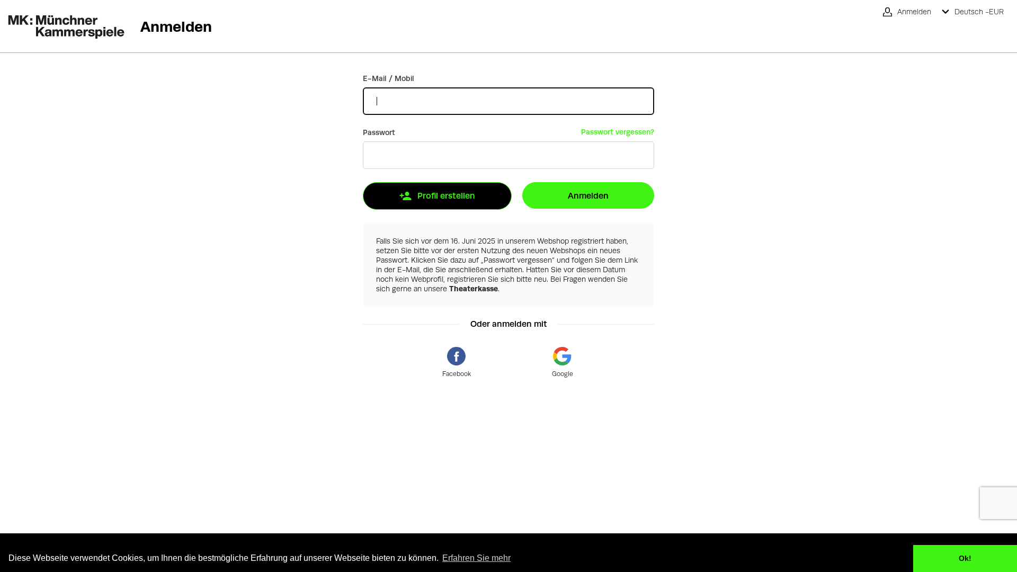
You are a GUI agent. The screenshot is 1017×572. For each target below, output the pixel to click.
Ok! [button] (965, 558)
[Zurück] (62, 19)
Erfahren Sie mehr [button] (476, 557)
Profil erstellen (446, 196)
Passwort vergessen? (617, 132)
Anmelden (588, 196)
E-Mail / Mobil (388, 78)
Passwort (379, 132)
